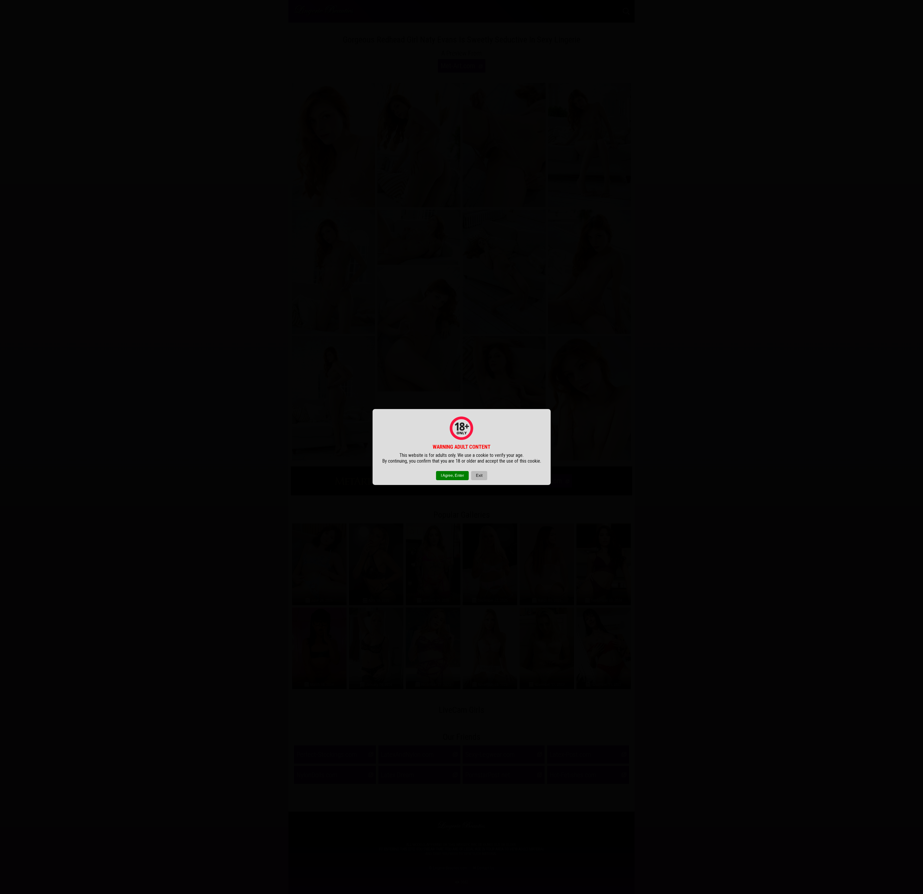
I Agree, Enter (452, 475)
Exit (479, 475)
